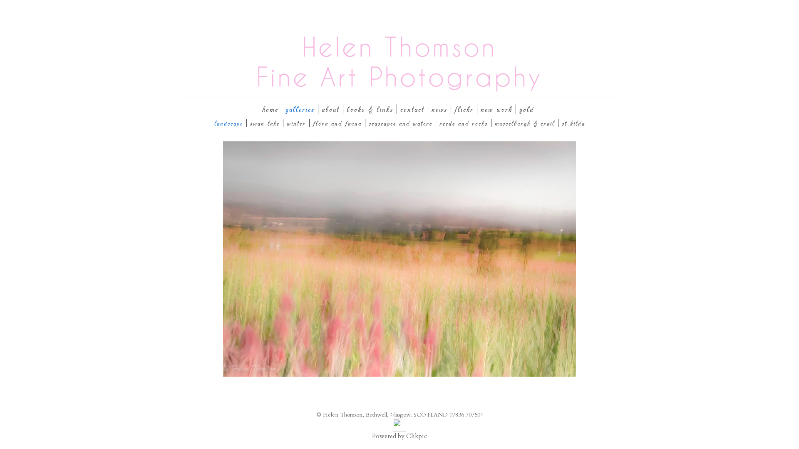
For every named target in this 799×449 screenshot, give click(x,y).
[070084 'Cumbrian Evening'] (399, 259)
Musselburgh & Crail (525, 123)
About (331, 109)
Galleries (300, 109)
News (439, 109)
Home (270, 109)
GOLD (526, 109)
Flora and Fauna (337, 123)
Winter (296, 123)
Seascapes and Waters (400, 123)
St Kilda (573, 123)
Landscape (228, 123)
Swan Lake (265, 123)
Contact (412, 109)
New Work (496, 109)
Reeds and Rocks (463, 123)
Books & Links (370, 109)
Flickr (464, 109)
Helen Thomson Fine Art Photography (399, 61)
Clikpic (416, 436)
